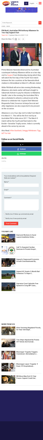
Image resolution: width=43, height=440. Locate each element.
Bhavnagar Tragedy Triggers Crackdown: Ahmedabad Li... (27, 353)
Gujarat (10, 75)
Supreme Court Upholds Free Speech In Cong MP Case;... (27, 284)
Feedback (33, 424)
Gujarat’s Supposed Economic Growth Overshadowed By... (27, 260)
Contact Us (26, 424)
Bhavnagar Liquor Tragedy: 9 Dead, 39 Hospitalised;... (27, 365)
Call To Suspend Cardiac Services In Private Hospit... (26, 248)
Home (3, 26)
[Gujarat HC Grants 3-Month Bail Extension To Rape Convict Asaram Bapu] (8, 274)
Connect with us (11, 416)
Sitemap (26, 426)
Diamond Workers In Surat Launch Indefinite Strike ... (26, 236)
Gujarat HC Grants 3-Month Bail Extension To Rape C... (28, 272)
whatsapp (23, 153)
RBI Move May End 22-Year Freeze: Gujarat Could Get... (26, 377)
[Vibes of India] (10, 3)
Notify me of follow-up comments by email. (20, 214)
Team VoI (5, 35)
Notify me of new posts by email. (16, 218)
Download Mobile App (21, 435)
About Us (18, 424)
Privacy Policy (18, 426)
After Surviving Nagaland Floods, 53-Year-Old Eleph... (28, 329)
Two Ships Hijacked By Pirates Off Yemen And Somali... (27, 341)
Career (12, 424)
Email (6, 190)
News (8, 26)
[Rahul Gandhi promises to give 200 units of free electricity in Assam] (8, 331)
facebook (23, 149)
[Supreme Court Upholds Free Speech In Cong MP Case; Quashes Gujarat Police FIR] (8, 286)
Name (6, 182)
